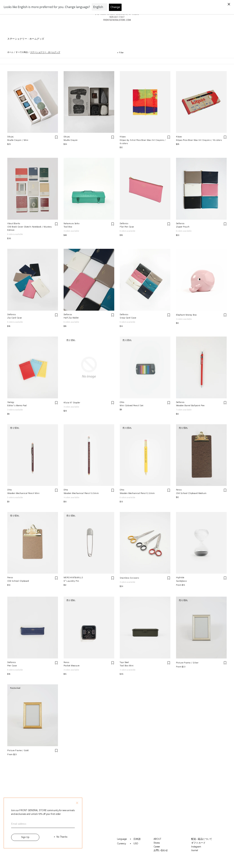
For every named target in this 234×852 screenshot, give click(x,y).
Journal (194, 850)
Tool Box (68, 227)
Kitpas (123, 137)
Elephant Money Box (186, 315)
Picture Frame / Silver (187, 663)
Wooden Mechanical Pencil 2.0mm (137, 493)
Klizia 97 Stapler (72, 403)
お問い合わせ (161, 850)
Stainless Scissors (129, 578)
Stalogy (10, 402)
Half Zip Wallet (71, 318)
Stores (157, 843)
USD (135, 844)
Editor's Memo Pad (17, 406)
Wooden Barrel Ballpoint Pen (190, 406)
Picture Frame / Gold (18, 750)
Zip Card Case (14, 318)
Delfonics (124, 224)
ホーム (10, 52)
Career (157, 847)
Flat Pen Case (127, 227)
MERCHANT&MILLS (73, 578)
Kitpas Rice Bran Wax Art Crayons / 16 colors (199, 140)
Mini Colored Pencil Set (131, 406)
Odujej (10, 137)
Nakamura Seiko (71, 224)
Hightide (180, 578)
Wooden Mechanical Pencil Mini (23, 493)
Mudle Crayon (71, 140)
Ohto (122, 402)
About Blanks (13, 224)
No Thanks (61, 837)
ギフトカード (198, 843)
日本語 (137, 839)
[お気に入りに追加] (56, 137)
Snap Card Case (128, 318)
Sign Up (25, 837)
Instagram (196, 847)
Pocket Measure (72, 666)
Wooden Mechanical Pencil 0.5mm (81, 493)
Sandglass (181, 581)
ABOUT (157, 839)
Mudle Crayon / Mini (17, 140)
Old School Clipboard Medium (191, 493)
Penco (179, 490)
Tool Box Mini (126, 666)
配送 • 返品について (201, 839)
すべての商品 (22, 52)
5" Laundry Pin (71, 581)
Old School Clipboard (18, 581)
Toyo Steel (124, 663)
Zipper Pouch (183, 227)
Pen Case (12, 666)
